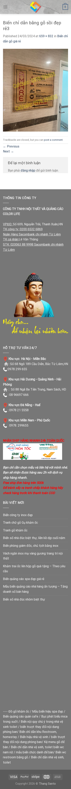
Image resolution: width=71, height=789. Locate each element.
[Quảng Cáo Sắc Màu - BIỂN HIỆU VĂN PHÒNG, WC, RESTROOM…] (35, 7)
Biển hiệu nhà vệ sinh (34, 737)
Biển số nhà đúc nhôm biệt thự (24, 599)
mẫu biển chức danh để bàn (34, 752)
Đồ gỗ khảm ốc (18, 711)
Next (8, 151)
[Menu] (5, 7)
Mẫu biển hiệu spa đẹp (47, 711)
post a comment (53, 139)
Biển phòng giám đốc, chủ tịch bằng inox (30, 546)
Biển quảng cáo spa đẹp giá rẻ (23, 579)
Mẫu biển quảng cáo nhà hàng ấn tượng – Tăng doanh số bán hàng (35, 589)
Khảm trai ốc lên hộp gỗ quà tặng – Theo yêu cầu (34, 568)
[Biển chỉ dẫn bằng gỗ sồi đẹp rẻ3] (35, 90)
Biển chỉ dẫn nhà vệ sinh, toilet (32, 747)
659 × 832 (46, 36)
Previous (11, 146)
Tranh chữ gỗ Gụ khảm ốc (20, 522)
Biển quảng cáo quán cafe (20, 716)
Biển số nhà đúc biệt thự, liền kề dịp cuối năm (34, 538)
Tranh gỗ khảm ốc (15, 530)
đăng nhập (28, 170)
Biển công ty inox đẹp (18, 515)
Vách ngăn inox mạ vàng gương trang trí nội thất (33, 556)
